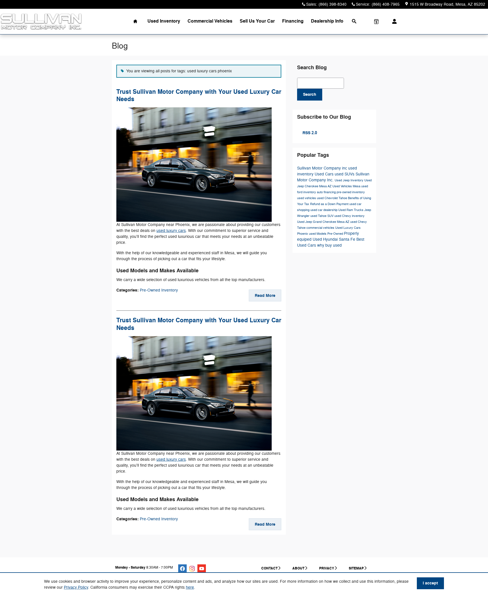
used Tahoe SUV (322, 216)
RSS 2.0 (309, 133)
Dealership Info (327, 21)
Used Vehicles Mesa (346, 186)
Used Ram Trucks (351, 210)
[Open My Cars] (393, 21)
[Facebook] (182, 568)
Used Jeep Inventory (349, 180)
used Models (318, 234)
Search (309, 94)
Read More (265, 295)
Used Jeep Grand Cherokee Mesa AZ (323, 222)
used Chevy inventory (349, 216)
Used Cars (325, 174)
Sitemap (356, 568)
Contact (269, 568)
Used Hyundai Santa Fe (334, 239)
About (298, 568)
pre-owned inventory (351, 192)
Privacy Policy (76, 587)
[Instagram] (192, 568)
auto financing (327, 192)
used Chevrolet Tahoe (332, 198)
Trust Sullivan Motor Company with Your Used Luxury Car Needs (198, 95)
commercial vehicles (320, 228)
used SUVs (345, 174)
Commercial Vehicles (210, 21)
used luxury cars (171, 230)
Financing (293, 21)
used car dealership (324, 210)
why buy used (329, 245)
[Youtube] (201, 568)
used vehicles (307, 198)
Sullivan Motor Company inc (322, 168)
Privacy (326, 568)
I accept (430, 583)
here (190, 587)
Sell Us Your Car (257, 21)
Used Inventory (163, 21)
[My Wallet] (376, 21)
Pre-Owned (335, 234)
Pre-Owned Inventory (159, 290)
